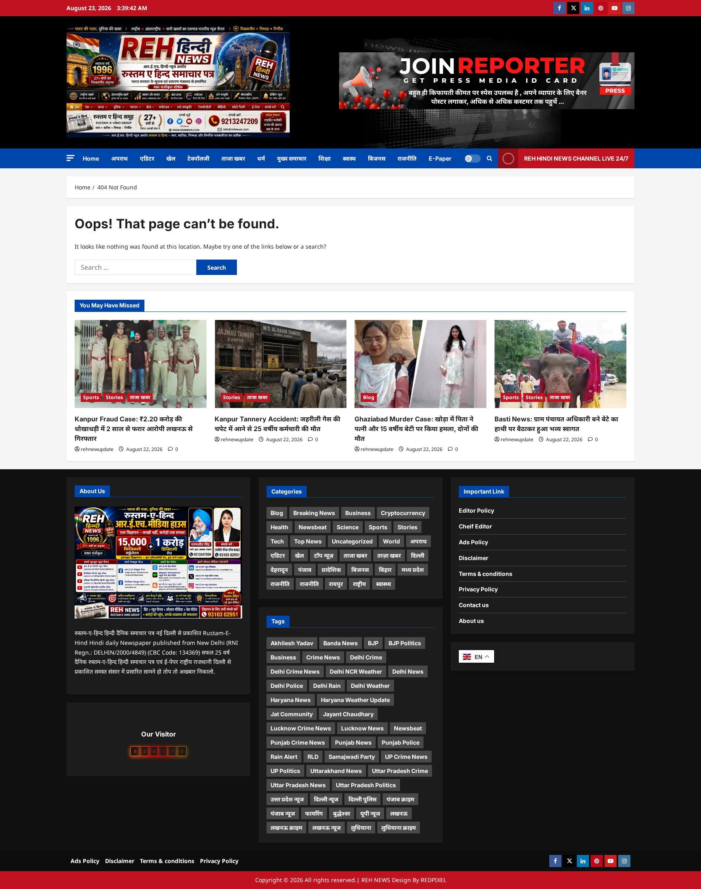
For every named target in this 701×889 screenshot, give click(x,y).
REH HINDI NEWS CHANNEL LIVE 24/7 (576, 158)
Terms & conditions (485, 573)
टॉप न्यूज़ (323, 555)
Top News (308, 541)
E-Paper (440, 158)
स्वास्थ (349, 158)
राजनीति (407, 158)
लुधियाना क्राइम (398, 827)
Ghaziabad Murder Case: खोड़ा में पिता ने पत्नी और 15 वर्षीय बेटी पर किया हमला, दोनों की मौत (416, 428)
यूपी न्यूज (370, 813)
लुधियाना (361, 827)
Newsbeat (313, 527)
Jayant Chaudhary (348, 714)
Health (279, 527)
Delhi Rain (327, 685)
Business (358, 512)
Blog (368, 397)
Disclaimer (473, 557)
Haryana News (291, 699)
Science (348, 527)
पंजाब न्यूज (283, 813)
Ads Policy (473, 542)
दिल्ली (417, 555)
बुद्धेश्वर (341, 813)
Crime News (323, 657)
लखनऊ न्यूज (326, 827)
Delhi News (408, 671)
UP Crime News (406, 756)
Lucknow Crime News (301, 728)
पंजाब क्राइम (400, 799)
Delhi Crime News (295, 671)
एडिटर (147, 158)
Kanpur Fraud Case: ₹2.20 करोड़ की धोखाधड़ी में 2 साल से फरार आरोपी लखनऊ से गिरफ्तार (134, 428)
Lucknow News (362, 728)
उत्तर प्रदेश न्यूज (287, 799)
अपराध (119, 158)
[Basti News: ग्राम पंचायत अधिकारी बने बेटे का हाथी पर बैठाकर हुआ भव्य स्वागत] (560, 364)
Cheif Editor (475, 526)
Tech (277, 541)
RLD (312, 756)
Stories (114, 397)
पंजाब (305, 569)
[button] (71, 158)
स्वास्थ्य (383, 583)
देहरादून (279, 569)
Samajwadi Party (352, 756)
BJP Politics (405, 643)
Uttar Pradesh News (298, 785)
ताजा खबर (233, 158)
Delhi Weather (370, 685)
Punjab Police (400, 742)
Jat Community (292, 714)
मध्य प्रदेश (413, 569)
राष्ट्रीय (359, 583)
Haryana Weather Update (355, 699)
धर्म (261, 158)
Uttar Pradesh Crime (400, 770)
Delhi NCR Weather (356, 671)
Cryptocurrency (403, 512)
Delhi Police (287, 685)
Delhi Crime (366, 657)
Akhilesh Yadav (292, 643)
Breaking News (314, 512)
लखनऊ (399, 813)
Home (91, 158)
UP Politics (285, 770)
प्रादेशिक (331, 569)
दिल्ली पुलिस (362, 799)
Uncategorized (352, 541)
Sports (91, 397)
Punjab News (353, 742)
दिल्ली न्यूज (326, 799)
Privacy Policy (478, 589)
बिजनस (376, 158)
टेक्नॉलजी (198, 158)
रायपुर (336, 583)
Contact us (474, 604)
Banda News (340, 643)
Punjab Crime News (298, 742)
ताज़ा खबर (389, 555)
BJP (373, 643)
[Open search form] (489, 158)
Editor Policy (476, 510)
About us (471, 620)
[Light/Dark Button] (472, 158)
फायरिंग (314, 813)
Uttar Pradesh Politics (366, 785)
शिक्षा (324, 158)
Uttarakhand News (336, 770)
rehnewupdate (97, 449)
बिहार (385, 569)
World (391, 541)
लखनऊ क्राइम (286, 827)
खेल (170, 158)
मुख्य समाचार (291, 158)
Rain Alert (284, 756)
